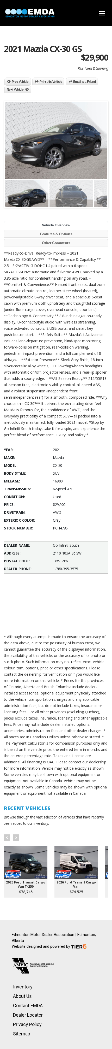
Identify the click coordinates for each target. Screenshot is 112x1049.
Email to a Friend (84, 82)
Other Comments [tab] (56, 243)
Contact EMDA (28, 1005)
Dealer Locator (28, 1015)
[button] (102, 13)
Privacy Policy (27, 1024)
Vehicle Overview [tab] (56, 225)
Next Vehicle (15, 89)
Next (16, 837)
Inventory (23, 986)
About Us (22, 996)
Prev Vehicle (20, 82)
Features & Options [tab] (56, 234)
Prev (7, 837)
